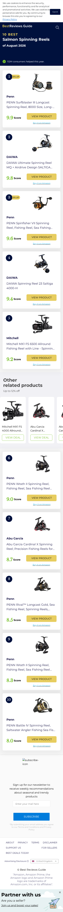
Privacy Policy (10, 19)
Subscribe (31, 816)
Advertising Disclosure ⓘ (17, 861)
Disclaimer (50, 842)
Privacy (23, 842)
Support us (13, 847)
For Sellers (49, 847)
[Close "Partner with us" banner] (60, 892)
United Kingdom (44, 861)
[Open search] (57, 27)
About (10, 842)
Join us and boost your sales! (19, 905)
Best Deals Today (17, 852)
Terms (35, 842)
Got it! (55, 12)
